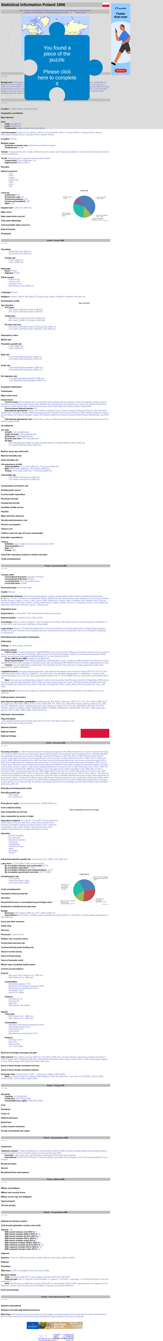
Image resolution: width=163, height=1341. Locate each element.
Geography (37, 10)
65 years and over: (13, 439)
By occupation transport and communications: (26, 870)
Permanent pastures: (14, 199)
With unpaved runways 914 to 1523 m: (22, 1247)
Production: (10, 1099)
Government (55, 10)
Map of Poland (25, 10)
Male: (7, 548)
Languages (6, 292)
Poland (50, 240)
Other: (7, 203)
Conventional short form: (16, 579)
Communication (84, 10)
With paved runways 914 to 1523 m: (21, 1238)
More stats (81, 12)
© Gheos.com (105, 220)
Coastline (5, 139)
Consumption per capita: (16, 1101)
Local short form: (12, 583)
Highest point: (11, 163)
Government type (9, 588)
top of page (4, 76)
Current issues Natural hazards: (19, 408)
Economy (65, 10)
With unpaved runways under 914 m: (21, 1249)
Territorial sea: (11, 148)
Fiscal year (6, 934)
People (46, 10)
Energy (73, 10)
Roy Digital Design (44, 1338)
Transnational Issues (54, 12)
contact (40, 1340)
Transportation (38, 12)
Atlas (56, 1337)
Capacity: (9, 1096)
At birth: (8, 432)
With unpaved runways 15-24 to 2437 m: (23, 1245)
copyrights (47, 1340)
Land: (7, 126)
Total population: (12, 546)
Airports (4, 1230)
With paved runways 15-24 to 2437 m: (21, 1236)
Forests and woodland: (15, 201)
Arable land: (10, 195)
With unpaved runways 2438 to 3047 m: (22, 1243)
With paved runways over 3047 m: (20, 1232)
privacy (55, 1340)
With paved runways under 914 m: (20, 1240)
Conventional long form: (16, 577)
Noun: (7, 271)
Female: (8, 550)
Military (28, 12)
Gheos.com (70, 1340)
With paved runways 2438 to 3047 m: (21, 1234)
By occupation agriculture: (17, 868)
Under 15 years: (12, 434)
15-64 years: (10, 436)
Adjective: (9, 273)
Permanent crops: (13, 197)
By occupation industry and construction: (24, 866)
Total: (7, 124)
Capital (4, 592)
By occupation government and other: (22, 872)
